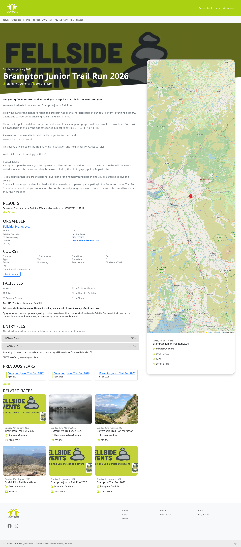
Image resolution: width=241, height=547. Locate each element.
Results (210, 8)
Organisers (228, 8)
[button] (190, 196)
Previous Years (61, 19)
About (218, 8)
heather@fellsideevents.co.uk (86, 240)
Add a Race (165, 514)
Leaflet (209, 332)
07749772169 (78, 237)
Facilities (36, 19)
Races (202, 8)
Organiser (16, 19)
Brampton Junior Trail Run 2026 (71, 373)
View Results (9, 212)
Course (26, 19)
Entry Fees (47, 19)
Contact (202, 510)
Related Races (76, 19)
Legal (235, 543)
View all (6, 383)
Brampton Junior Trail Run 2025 (117, 373)
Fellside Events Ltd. (16, 226)
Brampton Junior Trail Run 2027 (26, 373)
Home (125, 510)
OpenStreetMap (220, 332)
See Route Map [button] (12, 274)
